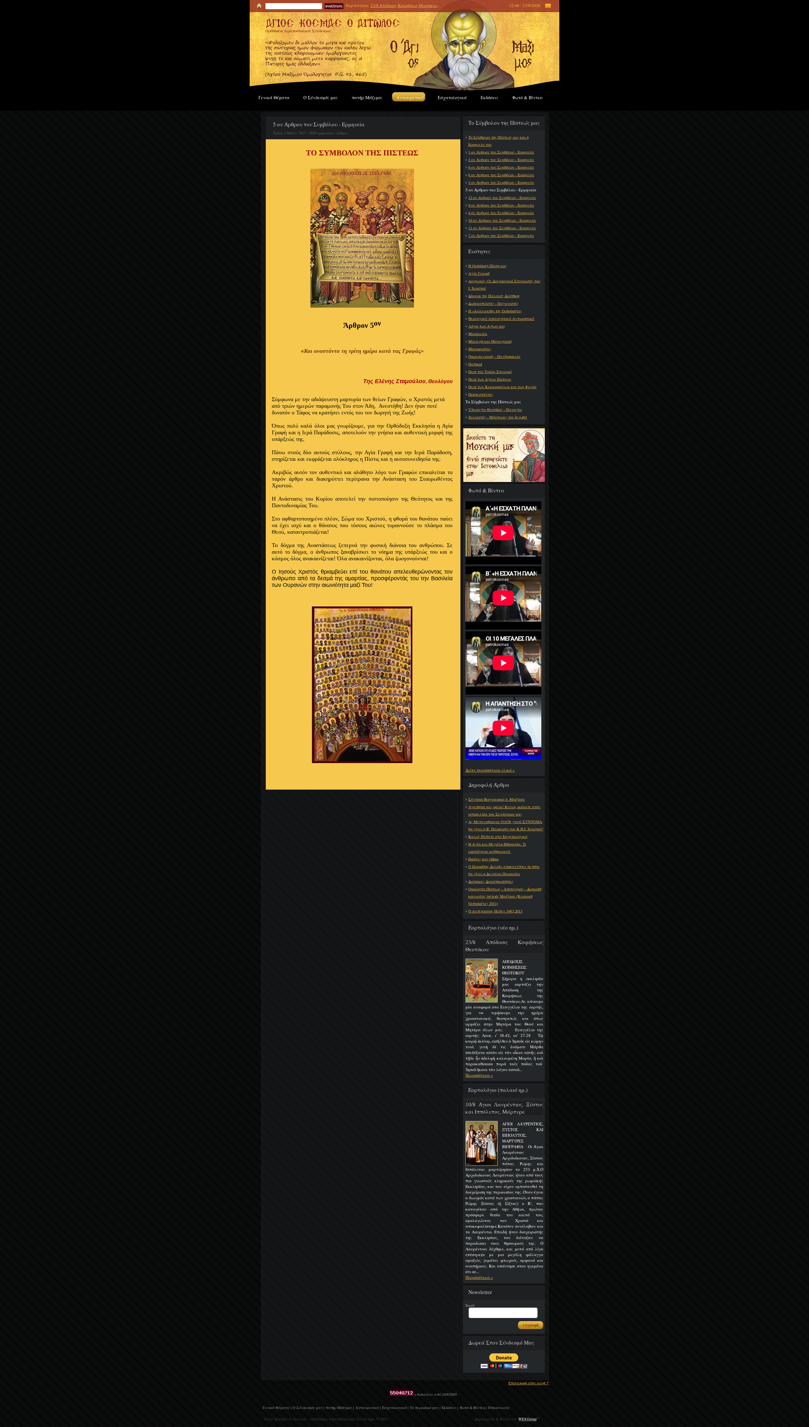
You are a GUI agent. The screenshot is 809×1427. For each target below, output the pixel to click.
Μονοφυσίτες (479, 348)
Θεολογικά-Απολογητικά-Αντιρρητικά (501, 318)
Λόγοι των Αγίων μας (486, 325)
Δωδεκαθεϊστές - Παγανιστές (493, 303)
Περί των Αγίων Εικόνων (489, 379)
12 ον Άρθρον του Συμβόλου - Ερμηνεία (502, 197)
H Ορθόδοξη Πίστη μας (487, 265)
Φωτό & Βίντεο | (473, 1407)
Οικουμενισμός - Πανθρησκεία (494, 356)
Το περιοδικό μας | (425, 1407)
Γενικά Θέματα (274, 97)
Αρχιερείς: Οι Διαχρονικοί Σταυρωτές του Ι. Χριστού (504, 284)
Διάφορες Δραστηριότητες (491, 881)
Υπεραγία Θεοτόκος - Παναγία (495, 409)
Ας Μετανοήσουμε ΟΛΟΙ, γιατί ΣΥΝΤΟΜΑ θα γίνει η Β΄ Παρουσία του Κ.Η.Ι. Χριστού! (505, 825)
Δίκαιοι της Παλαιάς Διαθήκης (494, 295)
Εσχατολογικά (452, 97)
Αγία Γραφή (479, 273)
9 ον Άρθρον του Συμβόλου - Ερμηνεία (501, 205)
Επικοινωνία (499, 1407)
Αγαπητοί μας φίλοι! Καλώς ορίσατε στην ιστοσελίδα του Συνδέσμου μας (504, 810)
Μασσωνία (477, 333)
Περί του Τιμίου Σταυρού (490, 371)
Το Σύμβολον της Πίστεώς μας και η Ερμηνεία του (498, 141)
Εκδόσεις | (450, 1407)
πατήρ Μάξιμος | (339, 1407)
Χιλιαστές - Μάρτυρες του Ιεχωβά (497, 416)
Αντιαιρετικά (410, 97)
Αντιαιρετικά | (367, 1407)
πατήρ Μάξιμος (367, 97)
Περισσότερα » (479, 1075)
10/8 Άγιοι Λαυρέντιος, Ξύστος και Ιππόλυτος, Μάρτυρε (504, 1108)
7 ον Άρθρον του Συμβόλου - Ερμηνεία (501, 235)
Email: (470, 1305)
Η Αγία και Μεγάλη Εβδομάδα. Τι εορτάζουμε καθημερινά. (497, 847)
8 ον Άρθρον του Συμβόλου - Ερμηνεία (501, 167)
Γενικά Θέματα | (277, 1407)
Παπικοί (475, 363)
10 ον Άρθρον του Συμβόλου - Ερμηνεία (502, 220)
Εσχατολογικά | (395, 1407)
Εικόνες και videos (483, 858)
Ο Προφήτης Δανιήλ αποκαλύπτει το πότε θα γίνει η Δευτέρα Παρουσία (504, 870)
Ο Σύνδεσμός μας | (308, 1407)
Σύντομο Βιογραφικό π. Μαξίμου (496, 799)
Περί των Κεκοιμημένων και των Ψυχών (502, 386)
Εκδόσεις (489, 97)
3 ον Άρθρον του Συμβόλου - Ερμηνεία (501, 182)
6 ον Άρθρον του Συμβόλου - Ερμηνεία (501, 174)
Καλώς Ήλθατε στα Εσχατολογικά (497, 836)
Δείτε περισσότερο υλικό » (490, 770)
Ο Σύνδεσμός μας (320, 97)
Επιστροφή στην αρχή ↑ (528, 1382)
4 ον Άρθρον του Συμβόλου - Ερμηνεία (501, 212)
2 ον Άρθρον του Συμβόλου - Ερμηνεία (501, 159)
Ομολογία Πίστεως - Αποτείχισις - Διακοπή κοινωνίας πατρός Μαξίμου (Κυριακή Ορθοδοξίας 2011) (504, 896)
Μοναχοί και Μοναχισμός (490, 341)
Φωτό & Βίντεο (527, 97)
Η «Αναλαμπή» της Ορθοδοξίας (495, 310)
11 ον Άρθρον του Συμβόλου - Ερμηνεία (502, 227)
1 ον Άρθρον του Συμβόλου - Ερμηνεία (501, 151)
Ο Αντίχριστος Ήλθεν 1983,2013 (495, 910)
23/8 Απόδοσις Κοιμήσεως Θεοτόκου (403, 5)
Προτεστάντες (480, 394)
